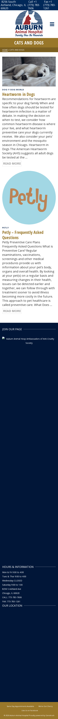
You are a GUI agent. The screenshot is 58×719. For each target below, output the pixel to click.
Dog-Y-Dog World (13, 89)
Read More (12, 163)
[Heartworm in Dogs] (29, 71)
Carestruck (50, 715)
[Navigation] (52, 24)
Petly (5, 227)
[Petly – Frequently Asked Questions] (29, 197)
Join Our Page (12, 329)
